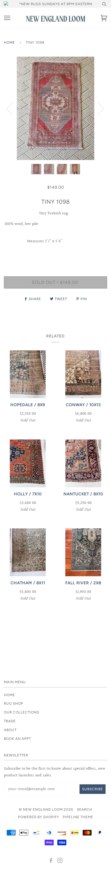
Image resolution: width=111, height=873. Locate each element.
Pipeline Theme (78, 817)
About (10, 730)
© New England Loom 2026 (46, 809)
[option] (55, 108)
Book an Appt (17, 739)
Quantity (55, 254)
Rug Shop (13, 703)
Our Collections (21, 712)
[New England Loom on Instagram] (60, 861)
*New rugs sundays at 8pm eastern (55, 4)
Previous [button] (12, 108)
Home (9, 42)
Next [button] (97, 108)
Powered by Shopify (38, 817)
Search (84, 809)
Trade (10, 721)
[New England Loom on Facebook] (51, 861)
